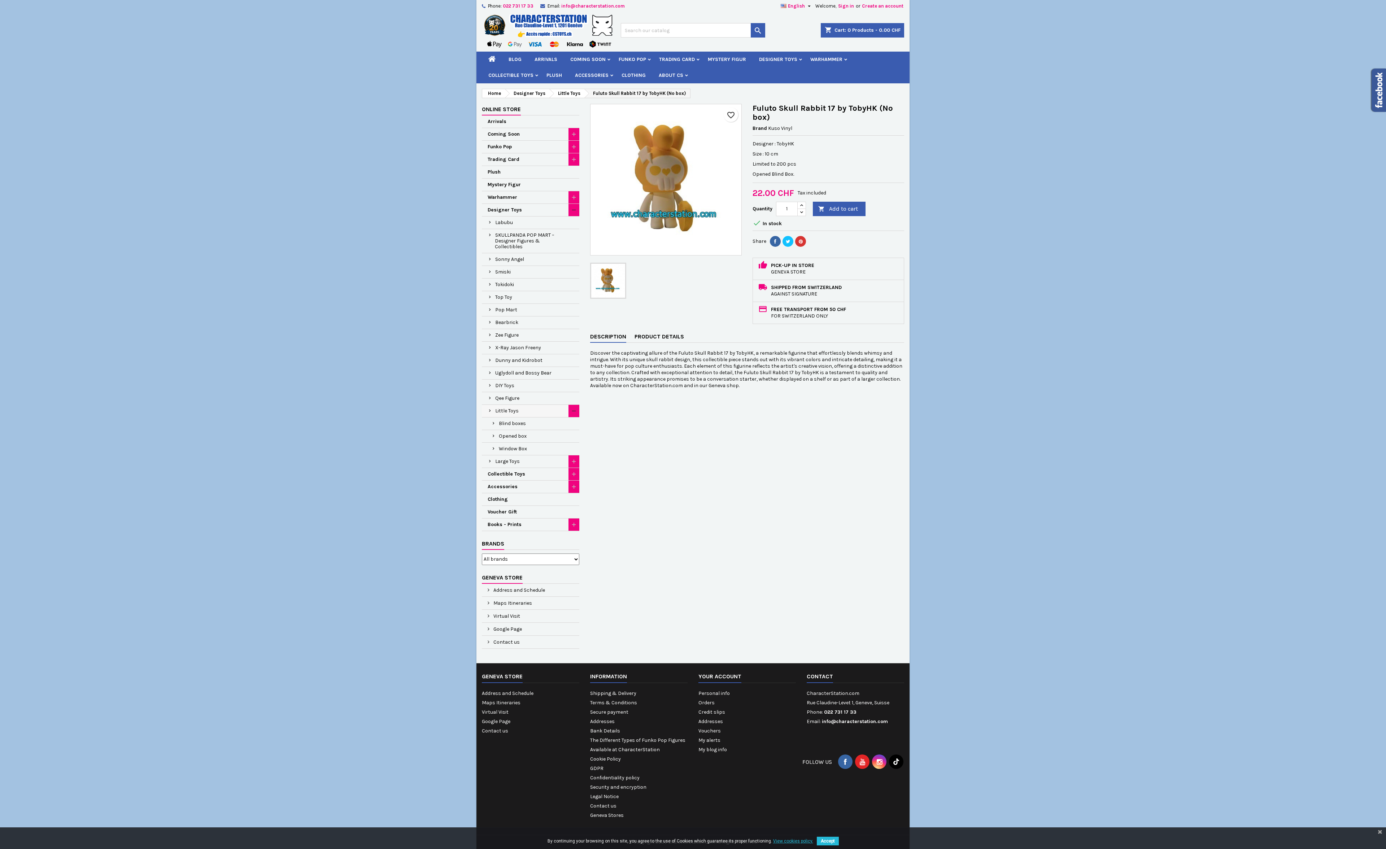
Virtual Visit (506, 616)
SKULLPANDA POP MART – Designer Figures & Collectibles (524, 241)
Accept (828, 841)
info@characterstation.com (593, 6)
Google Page (507, 629)
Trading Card (677, 59)
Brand (760, 128)
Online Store (501, 109)
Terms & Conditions (613, 703)
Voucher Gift (502, 512)
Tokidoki (504, 284)
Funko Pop (632, 59)
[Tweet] (788, 241)
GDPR (596, 768)
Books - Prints (505, 524)
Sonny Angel (509, 259)
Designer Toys (778, 59)
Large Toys (507, 461)
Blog (515, 59)
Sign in (846, 6)
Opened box (513, 436)
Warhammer (826, 59)
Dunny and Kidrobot (518, 360)
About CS (671, 75)
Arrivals (546, 59)
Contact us (506, 642)
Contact (820, 676)
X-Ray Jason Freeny (518, 348)
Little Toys (507, 411)
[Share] (775, 241)
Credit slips (711, 712)
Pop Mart (506, 310)
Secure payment (609, 712)
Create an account (882, 6)
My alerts (709, 740)
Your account (719, 676)
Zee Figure (507, 335)
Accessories (592, 75)
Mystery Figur (727, 59)
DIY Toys (504, 385)
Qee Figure (507, 398)
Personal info (714, 693)
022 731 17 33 (518, 6)
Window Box (513, 449)
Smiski (503, 272)
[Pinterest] (800, 241)
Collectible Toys (510, 75)
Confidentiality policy (615, 778)
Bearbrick (506, 322)
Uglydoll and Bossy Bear (523, 373)
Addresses (602, 721)
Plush (554, 75)
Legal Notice (604, 796)
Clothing (634, 75)
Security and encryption (618, 787)
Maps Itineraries (512, 603)
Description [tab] (608, 336)
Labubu (504, 222)
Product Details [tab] (659, 336)
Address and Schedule (518, 590)
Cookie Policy (605, 759)
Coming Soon (588, 59)
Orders (706, 703)
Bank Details (605, 731)
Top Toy (503, 297)
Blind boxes (512, 423)
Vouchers (709, 731)
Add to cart (838, 208)
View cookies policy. (793, 841)
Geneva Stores (607, 815)
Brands (493, 543)
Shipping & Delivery (613, 693)
